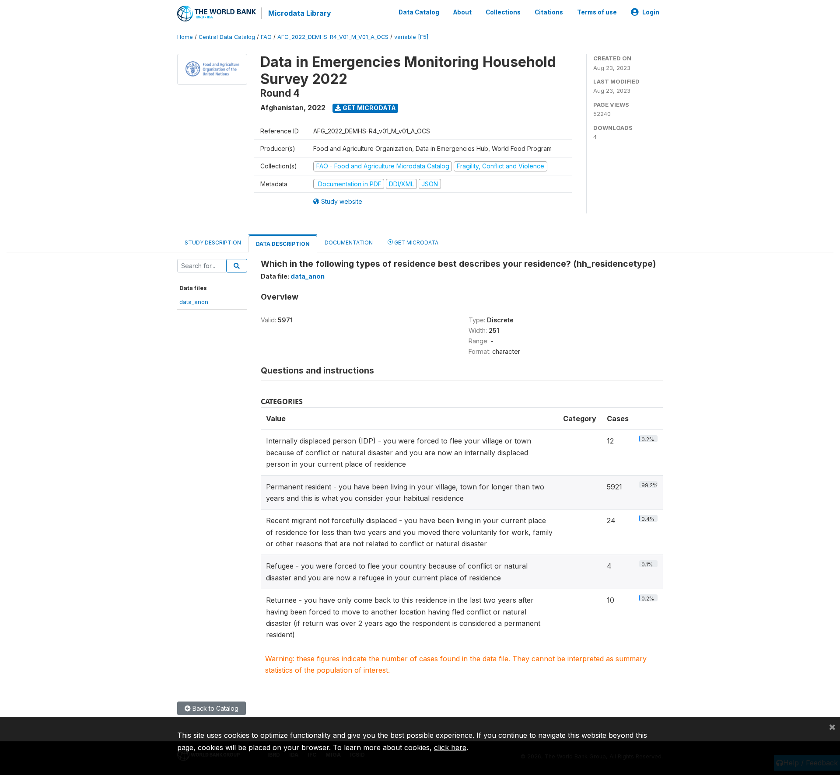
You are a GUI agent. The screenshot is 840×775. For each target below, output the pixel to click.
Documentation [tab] (349, 242)
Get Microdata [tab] (415, 242)
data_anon (193, 301)
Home (185, 37)
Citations (549, 12)
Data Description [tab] (283, 244)
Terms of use (597, 12)
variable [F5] (411, 37)
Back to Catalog (214, 708)
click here (450, 747)
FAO (266, 37)
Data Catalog (419, 12)
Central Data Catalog (227, 37)
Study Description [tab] (213, 242)
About (462, 12)
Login (650, 12)
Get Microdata (368, 108)
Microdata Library (299, 13)
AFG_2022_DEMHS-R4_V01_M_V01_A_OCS (332, 37)
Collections (503, 12)
